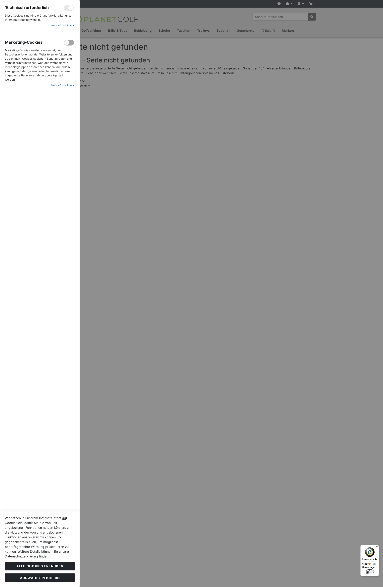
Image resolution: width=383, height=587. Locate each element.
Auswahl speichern (40, 578)
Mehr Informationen (62, 25)
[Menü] (376, 547)
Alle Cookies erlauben (39, 566)
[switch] (370, 571)
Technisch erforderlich (69, 8)
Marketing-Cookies (69, 42)
